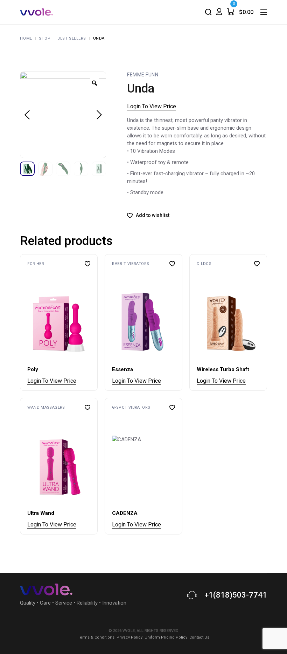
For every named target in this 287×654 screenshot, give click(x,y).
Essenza (122, 369)
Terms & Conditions (96, 637)
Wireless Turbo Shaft (223, 369)
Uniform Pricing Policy (166, 637)
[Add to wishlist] (87, 263)
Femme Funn (142, 74)
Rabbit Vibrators (130, 263)
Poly (32, 369)
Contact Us (199, 637)
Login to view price (151, 106)
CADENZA (125, 513)
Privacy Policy (129, 637)
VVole (128, 630)
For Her (35, 263)
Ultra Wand (40, 513)
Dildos (204, 263)
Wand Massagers (46, 407)
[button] (28, 323)
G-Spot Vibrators (131, 407)
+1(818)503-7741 (235, 595)
